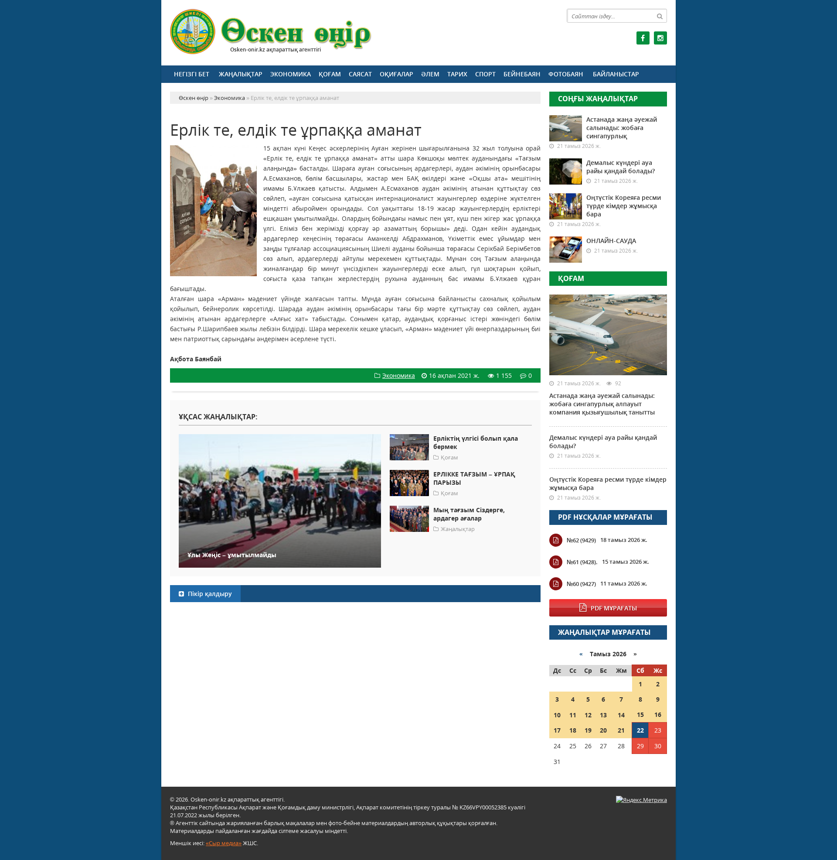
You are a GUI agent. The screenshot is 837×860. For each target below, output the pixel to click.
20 (603, 730)
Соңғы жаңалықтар (598, 98)
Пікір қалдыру (209, 593)
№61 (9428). (582, 562)
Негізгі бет (191, 74)
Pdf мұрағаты (614, 608)
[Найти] (660, 15)
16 (657, 714)
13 (603, 715)
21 (621, 730)
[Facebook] (643, 38)
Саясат (360, 74)
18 (572, 730)
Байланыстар (616, 74)
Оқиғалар (396, 74)
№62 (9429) (581, 540)
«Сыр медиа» (224, 843)
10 (557, 715)
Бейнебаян (522, 74)
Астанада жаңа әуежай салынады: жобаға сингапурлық (621, 127)
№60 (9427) (581, 584)
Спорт (485, 74)
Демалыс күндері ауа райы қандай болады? (620, 166)
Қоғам (330, 74)
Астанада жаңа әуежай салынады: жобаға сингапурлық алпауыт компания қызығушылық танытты (602, 403)
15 (640, 714)
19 (588, 730)
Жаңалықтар (240, 74)
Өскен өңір (271, 32)
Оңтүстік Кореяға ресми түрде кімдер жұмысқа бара (623, 205)
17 (557, 730)
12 (588, 715)
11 (572, 715)
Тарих (457, 74)
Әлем (430, 74)
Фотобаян (565, 74)
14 (621, 715)
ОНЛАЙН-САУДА (611, 240)
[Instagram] (660, 38)
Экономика (290, 74)
